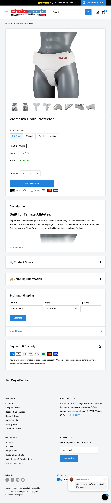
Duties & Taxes (12, 416)
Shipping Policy (12, 407)
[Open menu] (6, 12)
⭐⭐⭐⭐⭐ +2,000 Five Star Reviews (55, 2)
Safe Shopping (12, 420)
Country (13, 302)
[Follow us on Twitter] (12, 480)
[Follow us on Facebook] (7, 480)
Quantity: (14, 173)
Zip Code (84, 302)
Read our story (72, 415)
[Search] (88, 12)
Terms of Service (13, 428)
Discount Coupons (14, 463)
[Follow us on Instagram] (17, 480)
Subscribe (69, 458)
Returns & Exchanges (15, 412)
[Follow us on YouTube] (23, 480)
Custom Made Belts (14, 455)
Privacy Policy (12, 424)
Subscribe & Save (95, 2)
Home (7, 24)
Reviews (9, 446)
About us (9, 442)
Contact (9, 403)
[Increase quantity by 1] (37, 173)
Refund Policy (15, 331)
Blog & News (11, 450)
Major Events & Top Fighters (18, 459)
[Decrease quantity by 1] (23, 173)
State (47, 302)
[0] (103, 12)
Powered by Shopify (13, 495)
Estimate (18, 317)
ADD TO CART (32, 183)
